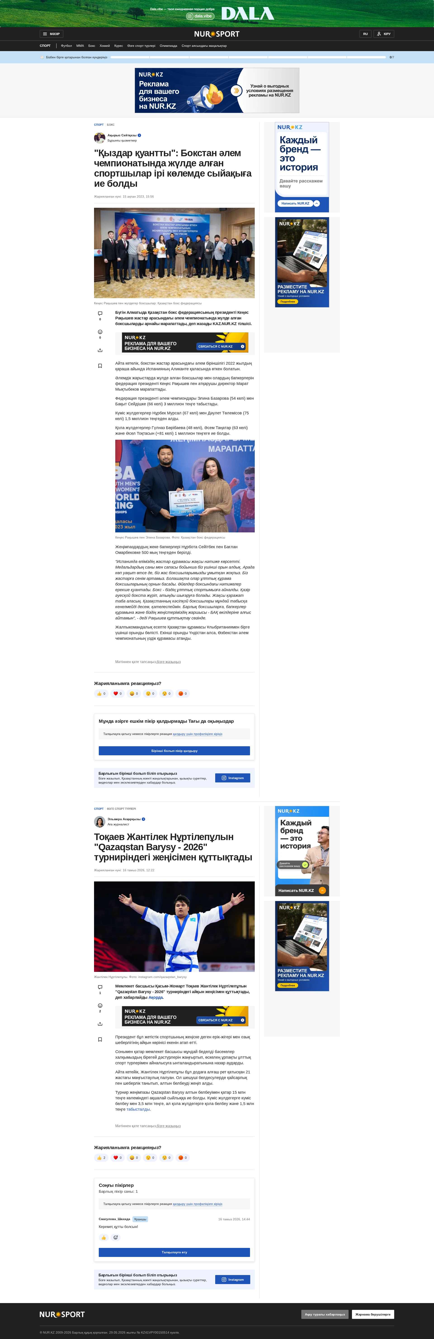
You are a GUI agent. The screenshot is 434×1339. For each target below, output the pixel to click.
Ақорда (156, 997)
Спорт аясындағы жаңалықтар (204, 45)
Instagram (236, 778)
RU (365, 34)
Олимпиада (168, 45)
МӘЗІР (55, 34)
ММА (80, 45)
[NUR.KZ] (217, 34)
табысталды (138, 1109)
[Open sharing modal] (100, 350)
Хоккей (105, 45)
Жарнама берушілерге (373, 1314)
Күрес (118, 45)
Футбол (66, 45)
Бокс (91, 45)
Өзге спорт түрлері (141, 45)
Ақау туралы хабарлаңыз (325, 1314)
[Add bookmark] (100, 366)
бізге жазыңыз (169, 662)
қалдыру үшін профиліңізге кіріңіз (197, 734)
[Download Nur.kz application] (217, 13)
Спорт (45, 45)
